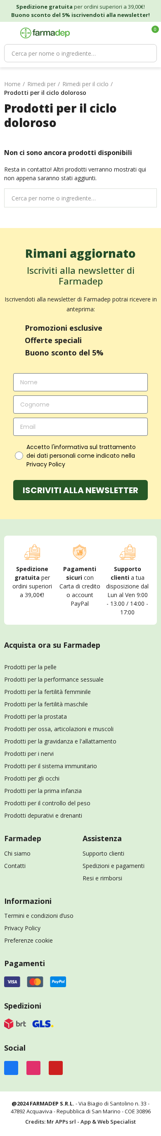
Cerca (146, 53)
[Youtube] (56, 1068)
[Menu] (8, 33)
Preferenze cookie (28, 940)
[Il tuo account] (137, 33)
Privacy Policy (22, 928)
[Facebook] (11, 1068)
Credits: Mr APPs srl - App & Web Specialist (80, 1121)
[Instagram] (33, 1068)
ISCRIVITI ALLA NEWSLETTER (80, 490)
